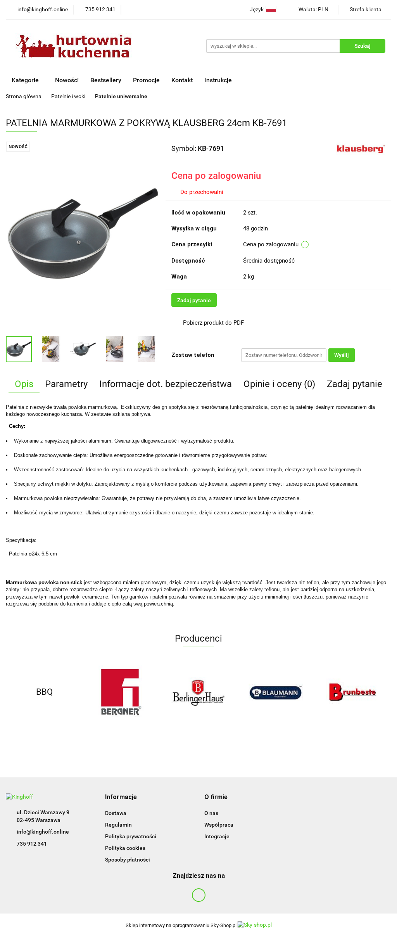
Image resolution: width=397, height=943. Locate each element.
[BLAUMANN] (275, 692)
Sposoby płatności (127, 859)
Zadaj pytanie (194, 300)
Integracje (217, 836)
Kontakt (182, 80)
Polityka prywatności (130, 836)
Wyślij (341, 355)
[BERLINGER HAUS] (198, 692)
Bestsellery (105, 80)
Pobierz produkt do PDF (213, 322)
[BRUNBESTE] (352, 692)
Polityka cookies (125, 848)
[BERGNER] (121, 692)
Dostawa (115, 813)
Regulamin (118, 825)
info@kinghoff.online (43, 832)
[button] (121, 797)
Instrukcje (218, 80)
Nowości (67, 80)
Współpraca (218, 825)
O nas (211, 813)
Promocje (146, 80)
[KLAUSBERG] (360, 148)
